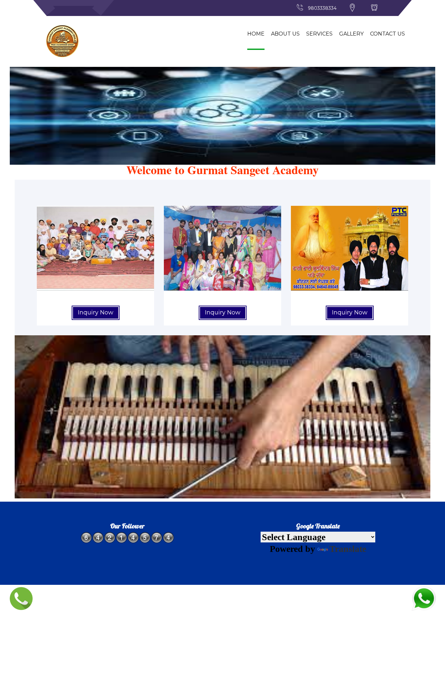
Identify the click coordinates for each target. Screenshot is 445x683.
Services (319, 34)
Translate (347, 549)
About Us (285, 34)
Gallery (351, 34)
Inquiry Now (95, 312)
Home (256, 34)
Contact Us (387, 34)
